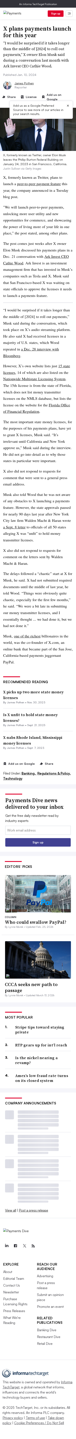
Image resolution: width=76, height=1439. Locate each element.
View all (10, 1210)
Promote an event (50, 1306)
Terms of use (35, 1418)
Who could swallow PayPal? (35, 922)
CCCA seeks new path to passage (31, 987)
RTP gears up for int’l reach (41, 1045)
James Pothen (24, 83)
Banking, (29, 773)
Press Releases (14, 1311)
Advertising (45, 1276)
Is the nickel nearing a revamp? (36, 1060)
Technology (12, 778)
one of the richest (27, 636)
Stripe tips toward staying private (39, 1030)
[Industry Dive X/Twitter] (24, 1246)
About (7, 1272)
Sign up (55, 13)
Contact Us (11, 1285)
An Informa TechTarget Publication (38, 4)
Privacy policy (13, 1418)
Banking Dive (46, 1330)
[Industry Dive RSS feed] (33, 1246)
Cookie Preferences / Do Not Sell (39, 1423)
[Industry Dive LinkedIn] (6, 1246)
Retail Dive (45, 1343)
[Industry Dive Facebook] (15, 1246)
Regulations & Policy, (54, 773)
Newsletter (11, 1292)
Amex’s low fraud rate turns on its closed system (41, 1078)
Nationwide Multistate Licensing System (34, 378)
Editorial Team (13, 1278)
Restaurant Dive (48, 1337)
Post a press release (33, 1210)
